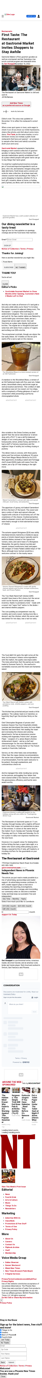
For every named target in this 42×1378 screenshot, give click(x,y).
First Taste (11, 134)
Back (3, 1362)
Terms (23, 249)
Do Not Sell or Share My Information (17, 1297)
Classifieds (10, 1221)
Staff (7, 1250)
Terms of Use (11, 1226)
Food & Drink (10, 1197)
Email (4, 239)
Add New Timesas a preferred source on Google (16, 104)
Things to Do (7, 1330)
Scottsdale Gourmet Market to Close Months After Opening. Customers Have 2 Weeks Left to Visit (22, 293)
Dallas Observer (12, 1262)
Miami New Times (12, 1268)
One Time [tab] (6, 899)
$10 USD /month (9, 906)
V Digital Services (12, 1274)
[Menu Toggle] (3, 16)
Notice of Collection (10, 249)
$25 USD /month (24, 906)
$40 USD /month (9, 909)
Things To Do (10, 1206)
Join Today (5, 1340)
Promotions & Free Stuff (15, 1224)
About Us (9, 1239)
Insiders (5, 1332)
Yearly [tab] (23, 899)
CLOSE (5, 284)
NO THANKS (21, 267)
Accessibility (25, 1279)
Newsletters (10, 1209)
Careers (8, 1242)
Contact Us (10, 1244)
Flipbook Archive (12, 1247)
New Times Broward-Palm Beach (19, 1271)
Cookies (16, 1279)
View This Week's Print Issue (14, 1187)
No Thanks (5, 1343)
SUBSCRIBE (8, 267)
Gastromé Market (9, 148)
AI (32, 1279)
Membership (10, 1253)
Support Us (31, 16)
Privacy (30, 249)
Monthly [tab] (15, 899)
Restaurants (7, 31)
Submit (11, 1362)
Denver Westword (12, 1265)
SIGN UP (7, 246)
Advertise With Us (12, 1218)
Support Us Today (9, 915)
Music (7, 1203)
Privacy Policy (11, 1229)
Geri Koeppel (9, 64)
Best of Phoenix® (9, 1335)
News (7, 1194)
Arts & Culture (11, 1200)
